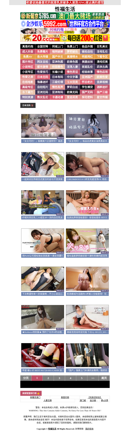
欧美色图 (72, 61)
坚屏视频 (102, 82)
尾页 (104, 378)
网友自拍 (42, 61)
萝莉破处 (72, 51)
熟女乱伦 (42, 97)
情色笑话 (72, 71)
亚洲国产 (87, 77)
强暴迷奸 (42, 82)
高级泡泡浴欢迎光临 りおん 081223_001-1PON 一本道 (93, 332)
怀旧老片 (87, 82)
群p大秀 (104, 400)
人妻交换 (48, 400)
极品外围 (87, 46)
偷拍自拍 (87, 51)
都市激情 (42, 66)
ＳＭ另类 (72, 82)
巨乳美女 (102, 46)
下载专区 (102, 56)
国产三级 (102, 92)
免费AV (27, 56)
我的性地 (89, 429)
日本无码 (42, 77)
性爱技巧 (42, 71)
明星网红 (87, 56)
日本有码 (57, 77)
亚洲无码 (42, 92)
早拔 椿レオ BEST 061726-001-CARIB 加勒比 (44, 370)
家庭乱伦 (87, 66)
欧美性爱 (102, 77)
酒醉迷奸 (102, 87)
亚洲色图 (57, 61)
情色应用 (102, 71)
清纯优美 (102, 61)
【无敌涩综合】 (95, 397)
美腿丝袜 (87, 61)
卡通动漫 (57, 97)
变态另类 (72, 97)
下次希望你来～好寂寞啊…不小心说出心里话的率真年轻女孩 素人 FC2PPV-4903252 (63, 294)
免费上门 (72, 46)
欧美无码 (72, 92)
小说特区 (27, 66)
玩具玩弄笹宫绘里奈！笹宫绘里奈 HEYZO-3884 (90, 217)
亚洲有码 (57, 92)
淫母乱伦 (102, 51)
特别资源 (27, 97)
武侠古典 (102, 66)
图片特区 (27, 61)
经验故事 (87, 71)
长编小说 (57, 71)
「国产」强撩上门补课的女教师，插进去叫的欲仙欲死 (94, 370)
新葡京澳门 (35, 397)
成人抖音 (27, 51)
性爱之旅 (27, 77)
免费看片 (42, 51)
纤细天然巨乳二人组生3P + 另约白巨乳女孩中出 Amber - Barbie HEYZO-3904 (59, 217)
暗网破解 (57, 51)
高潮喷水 (72, 56)
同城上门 (57, 46)
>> (92, 378)
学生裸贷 (87, 87)
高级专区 (27, 87)
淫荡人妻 (72, 66)
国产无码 (87, 92)
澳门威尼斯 (85, 400)
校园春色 (57, 66)
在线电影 (27, 82)
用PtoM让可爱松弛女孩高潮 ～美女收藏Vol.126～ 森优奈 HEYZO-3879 (56, 255)
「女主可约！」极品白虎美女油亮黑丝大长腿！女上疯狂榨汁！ (98, 141)
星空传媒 (102, 97)
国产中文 (57, 56)
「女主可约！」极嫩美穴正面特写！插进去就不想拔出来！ (51, 141)
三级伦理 (57, 82)
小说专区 (27, 71)
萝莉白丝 (72, 87)
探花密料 (87, 97)
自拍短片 (42, 87)
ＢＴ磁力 (27, 92)
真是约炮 (27, 46)
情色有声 (57, 87)
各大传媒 (42, 56)
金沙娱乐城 (95, 400)
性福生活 (65, 9)
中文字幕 (72, 77)
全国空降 (42, 46)
